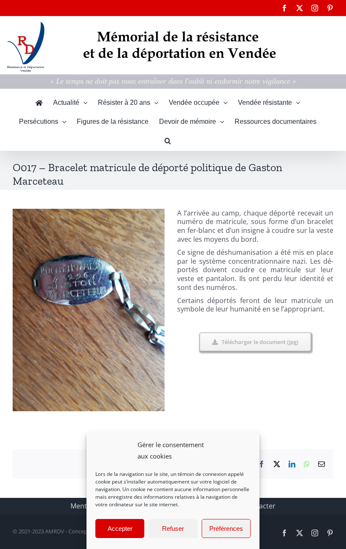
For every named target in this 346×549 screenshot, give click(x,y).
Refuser (173, 528)
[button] (168, 140)
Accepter (120, 528)
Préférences (226, 528)
